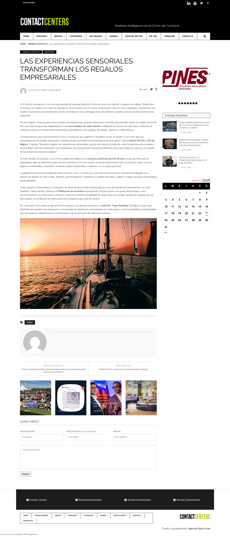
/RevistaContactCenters (90, 500)
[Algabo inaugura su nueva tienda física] (141, 398)
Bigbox (30, 322)
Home (23, 44)
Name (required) (27, 431)
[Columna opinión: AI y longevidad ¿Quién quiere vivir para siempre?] (170, 161)
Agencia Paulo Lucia (199, 528)
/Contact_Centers (38, 500)
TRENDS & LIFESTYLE (37, 44)
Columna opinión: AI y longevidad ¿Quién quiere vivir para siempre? (193, 160)
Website (116, 431)
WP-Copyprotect (31, 534)
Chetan (19, 534)
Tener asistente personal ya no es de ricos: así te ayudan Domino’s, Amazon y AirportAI (194, 125)
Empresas (49, 52)
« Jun (165, 232)
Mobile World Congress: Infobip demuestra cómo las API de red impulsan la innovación (193, 142)
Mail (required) (73, 431)
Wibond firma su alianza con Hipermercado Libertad (123, 369)
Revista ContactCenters (139, 500)
